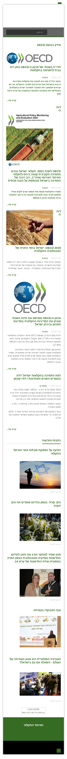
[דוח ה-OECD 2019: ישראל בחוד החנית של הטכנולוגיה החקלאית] (29, 227)
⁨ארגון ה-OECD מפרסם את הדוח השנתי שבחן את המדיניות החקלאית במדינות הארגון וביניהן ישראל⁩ (36, 321)
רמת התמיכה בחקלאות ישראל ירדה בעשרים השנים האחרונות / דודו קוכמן (37, 377)
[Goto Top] (59, 750)
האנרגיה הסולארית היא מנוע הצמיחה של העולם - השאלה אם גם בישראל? (35, 661)
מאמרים (43, 386)
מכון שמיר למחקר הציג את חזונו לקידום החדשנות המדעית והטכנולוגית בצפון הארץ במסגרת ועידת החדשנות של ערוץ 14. (34, 558)
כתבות (45, 77)
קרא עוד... (11, 100)
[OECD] (29, 58)
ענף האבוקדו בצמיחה (47, 610)
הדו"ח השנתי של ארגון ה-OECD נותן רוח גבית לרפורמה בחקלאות (35, 69)
